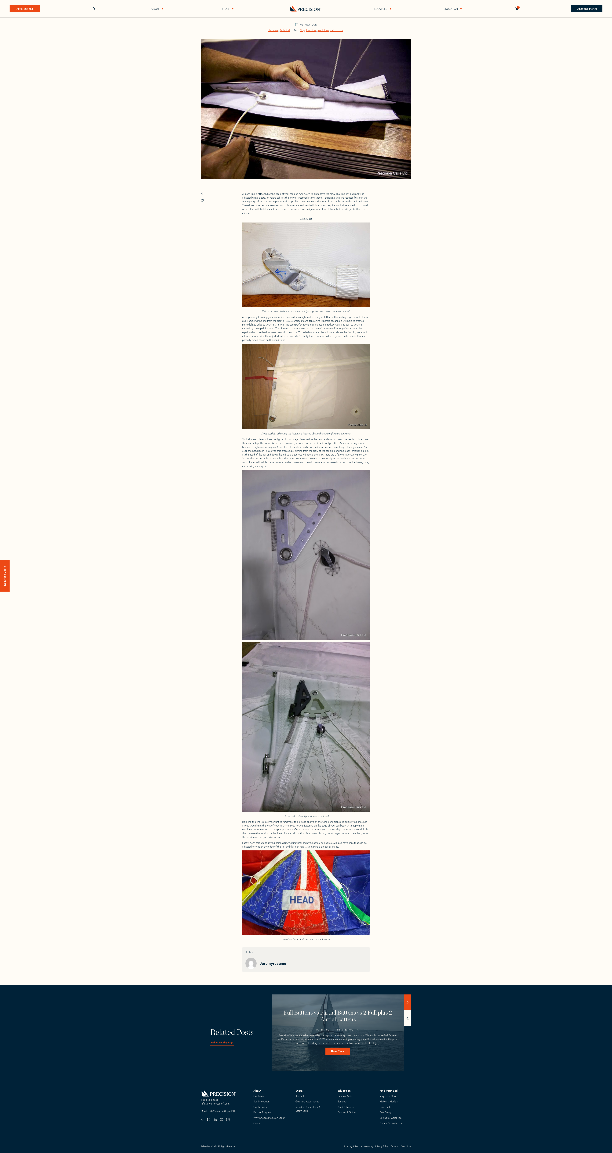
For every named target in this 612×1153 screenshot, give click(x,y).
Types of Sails (345, 1096)
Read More (338, 1051)
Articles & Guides (347, 1112)
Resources (380, 8)
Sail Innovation (261, 1101)
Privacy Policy (381, 1146)
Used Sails (385, 1107)
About (155, 8)
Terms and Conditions (401, 1146)
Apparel (299, 1096)
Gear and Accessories (307, 1101)
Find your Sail (389, 1091)
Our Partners (260, 1107)
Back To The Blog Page (222, 1042)
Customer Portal (586, 8)
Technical (285, 30)
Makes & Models (389, 1101)
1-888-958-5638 (210, 1100)
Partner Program (262, 1112)
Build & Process (346, 1107)
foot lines (311, 30)
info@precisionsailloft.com (215, 1103)
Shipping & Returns (353, 1146)
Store (226, 8)
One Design (386, 1112)
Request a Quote (5, 576)
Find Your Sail (24, 8)
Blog (302, 30)
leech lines (323, 30)
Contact (257, 1123)
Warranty (368, 1146)
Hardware (273, 30)
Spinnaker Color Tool (391, 1117)
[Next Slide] (407, 1002)
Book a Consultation (391, 1123)
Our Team (258, 1096)
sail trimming (337, 30)
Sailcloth (342, 1101)
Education (451, 8)
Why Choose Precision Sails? (269, 1117)
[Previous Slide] (407, 1018)
